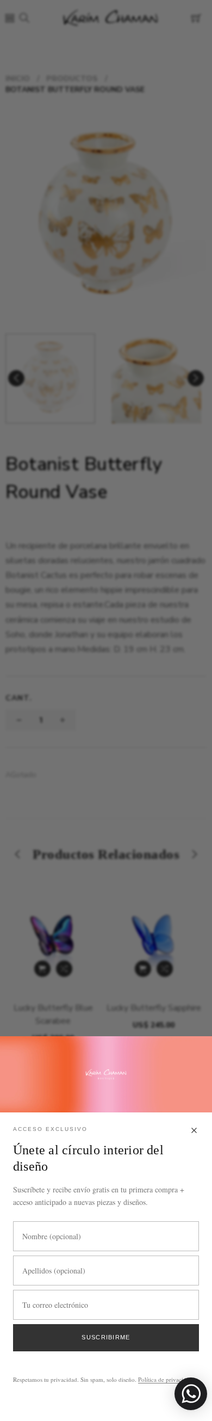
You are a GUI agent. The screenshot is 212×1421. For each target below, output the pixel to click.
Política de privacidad (165, 1379)
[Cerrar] (194, 1131)
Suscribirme (106, 1337)
